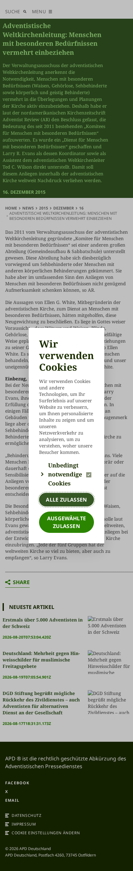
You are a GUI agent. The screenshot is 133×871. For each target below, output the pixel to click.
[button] (66, 474)
